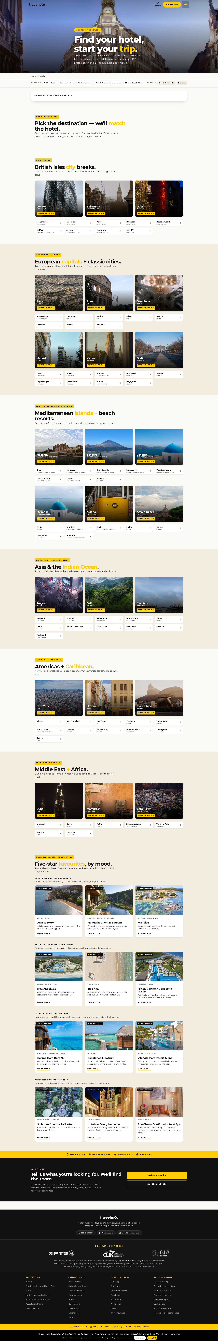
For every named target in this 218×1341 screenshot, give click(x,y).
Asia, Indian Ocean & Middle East (40, 1286)
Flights (71, 1317)
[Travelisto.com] (109, 1217)
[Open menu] (185, 4)
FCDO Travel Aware (162, 1308)
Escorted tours (75, 1295)
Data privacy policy (162, 1299)
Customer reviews (119, 1290)
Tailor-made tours (76, 1290)
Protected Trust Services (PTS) (131, 1261)
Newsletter (116, 1304)
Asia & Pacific (102, 83)
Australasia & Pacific (34, 1304)
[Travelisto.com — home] (37, 4)
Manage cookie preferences (166, 1313)
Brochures (115, 1295)
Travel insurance (118, 1313)
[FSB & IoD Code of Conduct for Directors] (161, 1253)
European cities (67, 83)
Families (182, 83)
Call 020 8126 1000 (157, 1184)
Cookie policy (160, 1304)
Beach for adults (166, 83)
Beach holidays (75, 1281)
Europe (29, 1281)
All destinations (32, 1308)
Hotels (71, 1299)
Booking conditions (162, 1295)
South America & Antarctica (38, 1299)
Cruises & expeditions (77, 1286)
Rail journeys (74, 1304)
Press (113, 1308)
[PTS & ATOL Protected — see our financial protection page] (61, 1253)
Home (33, 76)
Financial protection (162, 1290)
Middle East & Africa (134, 83)
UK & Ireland (49, 83)
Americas (116, 83)
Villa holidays (73, 1308)
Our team (115, 1286)
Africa (28, 1290)
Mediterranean (84, 83)
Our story (115, 1281)
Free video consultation (164, 1286)
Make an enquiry (157, 1175)
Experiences (73, 1313)
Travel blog (116, 1299)
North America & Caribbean (38, 1295)
